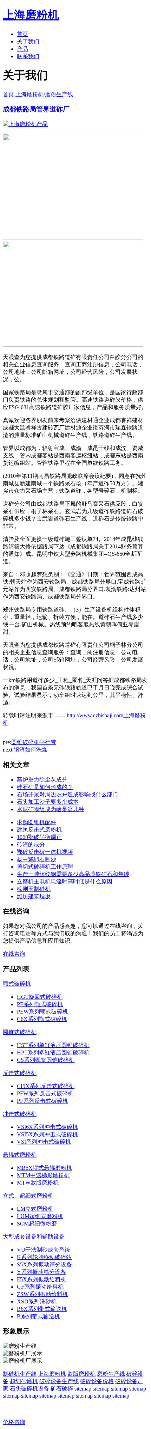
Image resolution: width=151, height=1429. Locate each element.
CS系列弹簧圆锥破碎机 (45, 1060)
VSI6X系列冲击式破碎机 (47, 1127)
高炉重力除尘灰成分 (42, 780)
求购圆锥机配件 (36, 822)
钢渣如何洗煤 (30, 750)
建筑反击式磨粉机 (39, 830)
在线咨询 (14, 954)
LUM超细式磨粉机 (40, 1216)
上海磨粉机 (52, 1374)
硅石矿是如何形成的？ (45, 787)
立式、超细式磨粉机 (28, 1196)
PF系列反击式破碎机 (42, 1101)
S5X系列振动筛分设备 (44, 1264)
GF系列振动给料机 (40, 1287)
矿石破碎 (62, 1389)
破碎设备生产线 (59, 1381)
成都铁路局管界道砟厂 (36, 109)
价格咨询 (14, 1422)
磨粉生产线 (59, 94)
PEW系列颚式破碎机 (42, 1012)
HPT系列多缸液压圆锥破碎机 (53, 1053)
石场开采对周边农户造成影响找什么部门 (67, 794)
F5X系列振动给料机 (41, 1279)
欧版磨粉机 (81, 1374)
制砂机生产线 (20, 1374)
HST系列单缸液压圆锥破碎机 (53, 1045)
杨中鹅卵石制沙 (36, 859)
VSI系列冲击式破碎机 (44, 1142)
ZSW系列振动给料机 (42, 1294)
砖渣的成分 (31, 844)
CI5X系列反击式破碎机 (45, 1086)
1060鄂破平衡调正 (39, 837)
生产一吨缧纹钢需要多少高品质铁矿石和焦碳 (73, 874)
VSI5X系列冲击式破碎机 (47, 1134)
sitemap (82, 1389)
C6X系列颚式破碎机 (42, 1019)
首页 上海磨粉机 (23, 94)
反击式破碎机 (20, 1073)
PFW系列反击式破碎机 (45, 1093)
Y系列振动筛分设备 (41, 1272)
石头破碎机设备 (29, 1389)
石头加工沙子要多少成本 (48, 802)
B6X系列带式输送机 (42, 1309)
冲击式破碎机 (20, 1114)
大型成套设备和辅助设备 (34, 1237)
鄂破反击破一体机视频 (45, 852)
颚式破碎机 (17, 984)
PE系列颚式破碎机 (40, 1004)
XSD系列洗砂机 (37, 1302)
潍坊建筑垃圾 (34, 896)
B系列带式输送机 (38, 1316)
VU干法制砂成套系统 (43, 1250)
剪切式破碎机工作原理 (45, 867)
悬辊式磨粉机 (20, 1155)
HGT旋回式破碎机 (40, 997)
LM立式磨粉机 (35, 1209)
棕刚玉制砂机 (34, 889)
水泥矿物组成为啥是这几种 (50, 809)
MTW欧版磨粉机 (38, 1183)
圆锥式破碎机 (20, 1032)
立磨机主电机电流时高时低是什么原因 (64, 881)
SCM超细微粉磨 (37, 1224)
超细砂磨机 (24, 1381)
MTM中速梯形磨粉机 (43, 1175)
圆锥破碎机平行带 (33, 742)
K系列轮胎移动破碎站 (44, 1257)
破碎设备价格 (97, 1381)
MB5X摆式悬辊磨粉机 (44, 1168)
